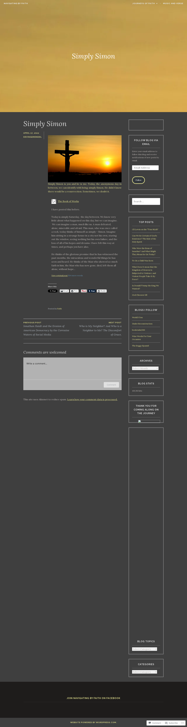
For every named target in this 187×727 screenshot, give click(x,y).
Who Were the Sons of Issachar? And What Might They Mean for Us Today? (144, 251)
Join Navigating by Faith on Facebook (93, 698)
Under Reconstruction (142, 323)
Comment (111, 384)
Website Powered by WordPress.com (93, 722)
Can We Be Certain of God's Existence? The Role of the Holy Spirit (144, 239)
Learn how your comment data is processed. (92, 399)
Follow (139, 180)
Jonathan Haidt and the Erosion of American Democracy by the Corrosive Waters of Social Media (46, 328)
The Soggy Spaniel (140, 346)
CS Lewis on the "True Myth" (145, 229)
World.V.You (137, 317)
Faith (59, 308)
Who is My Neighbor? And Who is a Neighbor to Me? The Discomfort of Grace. (100, 328)
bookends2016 (138, 330)
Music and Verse (173, 3)
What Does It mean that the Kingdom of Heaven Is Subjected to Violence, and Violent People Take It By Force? (144, 273)
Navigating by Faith (16, 3)
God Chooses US (139, 295)
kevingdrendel (32, 137)
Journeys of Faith (143, 3)
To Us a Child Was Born (142, 260)
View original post (59, 275)
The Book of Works (68, 201)
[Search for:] (146, 201)
